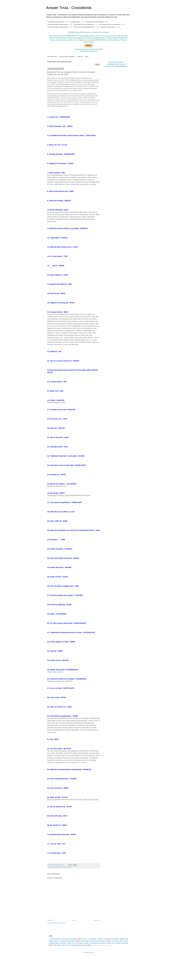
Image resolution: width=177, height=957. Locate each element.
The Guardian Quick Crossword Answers (84, 24)
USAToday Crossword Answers (108, 27)
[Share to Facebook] (74, 865)
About (86, 56)
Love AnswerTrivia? (52, 56)
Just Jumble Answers (75, 22)
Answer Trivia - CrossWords (68, 8)
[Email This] (69, 865)
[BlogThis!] (71, 865)
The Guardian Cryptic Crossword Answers (57, 24)
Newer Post (50, 920)
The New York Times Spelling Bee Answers (84, 27)
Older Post (97, 920)
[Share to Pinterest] (76, 865)
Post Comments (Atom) (60, 923)
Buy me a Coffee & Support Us (67, 56)
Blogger (91, 952)
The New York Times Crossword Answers (57, 27)
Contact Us (80, 56)
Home (73, 920)
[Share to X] (72, 865)
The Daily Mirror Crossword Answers (95, 22)
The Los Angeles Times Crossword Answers (110, 24)
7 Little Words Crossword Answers (55, 22)
